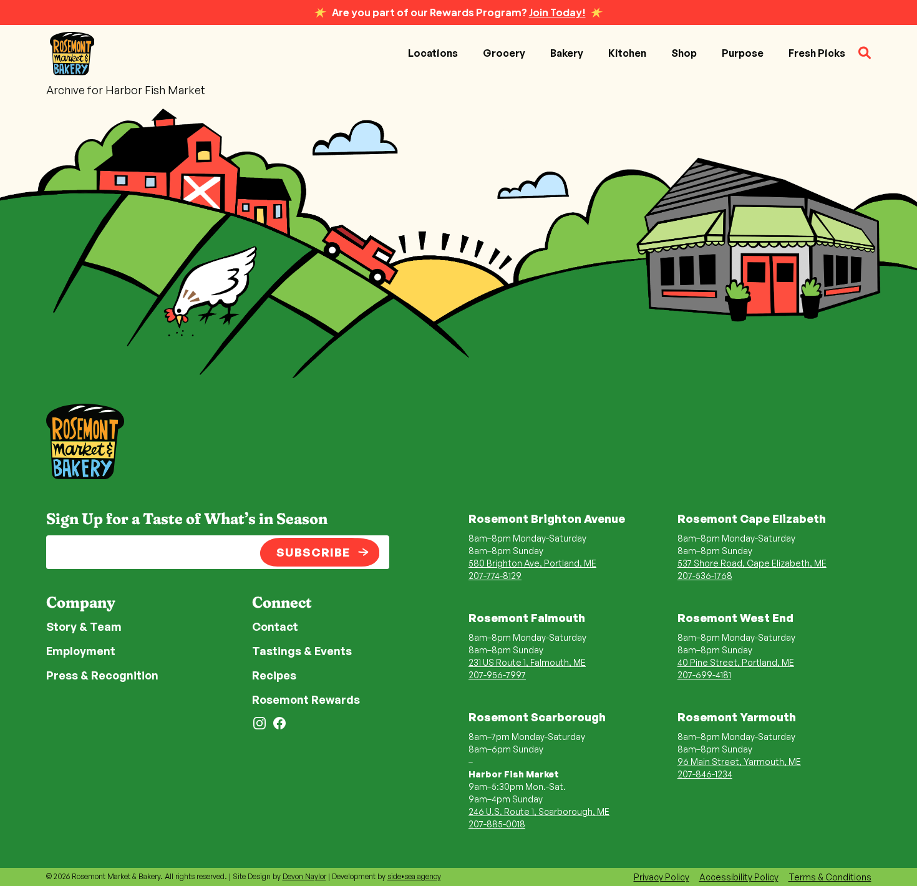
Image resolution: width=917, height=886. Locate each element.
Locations (433, 53)
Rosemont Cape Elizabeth (751, 518)
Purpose (743, 53)
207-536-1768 (704, 575)
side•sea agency (414, 876)
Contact (275, 626)
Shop (684, 53)
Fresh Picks (816, 53)
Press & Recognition (102, 675)
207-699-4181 (704, 674)
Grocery (504, 53)
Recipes (274, 675)
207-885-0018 (496, 824)
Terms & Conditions (829, 877)
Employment (80, 651)
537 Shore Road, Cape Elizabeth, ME (752, 563)
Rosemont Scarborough (537, 717)
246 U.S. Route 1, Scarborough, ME (538, 811)
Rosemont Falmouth (526, 618)
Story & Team (84, 626)
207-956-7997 (497, 674)
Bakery (566, 53)
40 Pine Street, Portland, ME (735, 662)
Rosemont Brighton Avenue (546, 518)
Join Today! (557, 12)
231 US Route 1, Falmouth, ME (527, 662)
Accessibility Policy (739, 877)
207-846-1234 (704, 774)
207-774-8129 (495, 575)
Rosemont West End (735, 618)
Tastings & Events (302, 651)
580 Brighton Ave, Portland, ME (532, 563)
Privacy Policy (661, 877)
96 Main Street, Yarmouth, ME (739, 761)
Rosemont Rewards (306, 699)
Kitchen (627, 53)
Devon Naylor (304, 876)
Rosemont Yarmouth (736, 717)
